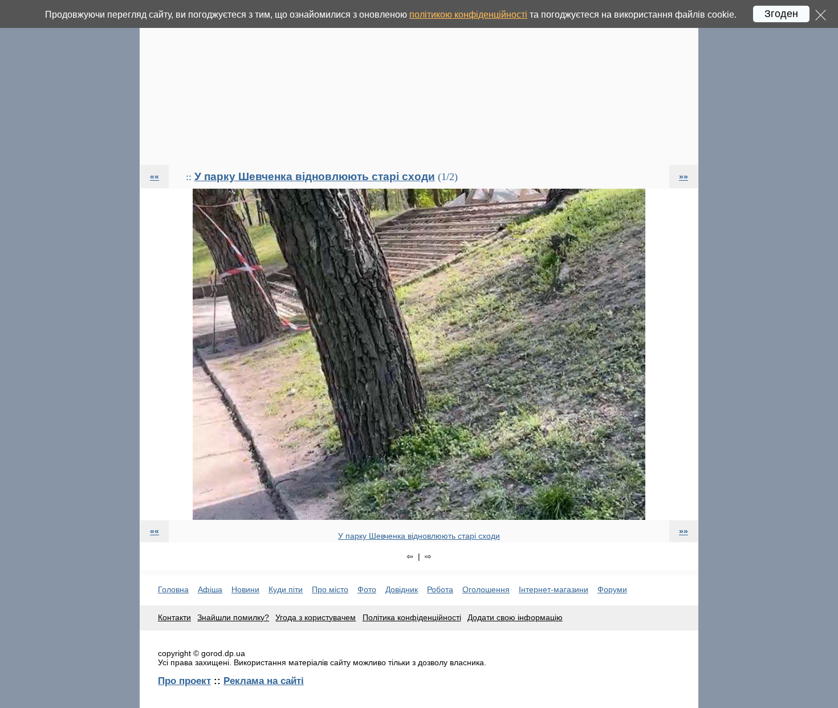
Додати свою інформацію (515, 617)
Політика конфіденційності (412, 617)
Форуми (612, 589)
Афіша (210, 589)
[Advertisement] (419, 82)
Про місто (330, 589)
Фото (366, 589)
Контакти (174, 617)
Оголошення (486, 589)
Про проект (184, 680)
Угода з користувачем (315, 617)
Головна (173, 589)
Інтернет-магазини (553, 589)
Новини (245, 589)
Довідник (401, 589)
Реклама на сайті (263, 680)
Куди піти (286, 589)
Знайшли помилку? (233, 617)
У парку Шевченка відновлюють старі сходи (314, 176)
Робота (440, 589)
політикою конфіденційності (468, 14)
